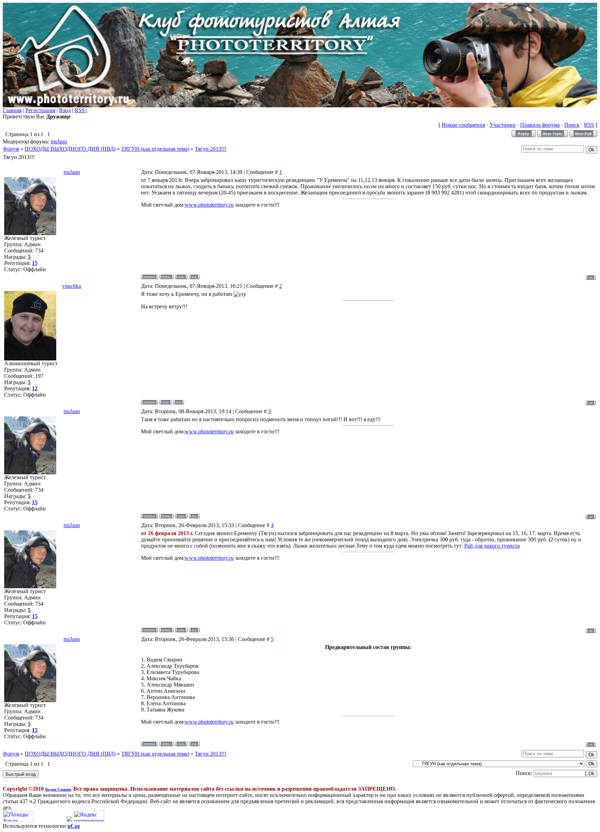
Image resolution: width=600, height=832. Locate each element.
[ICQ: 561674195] (178, 402)
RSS (80, 110)
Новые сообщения (463, 125)
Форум (11, 149)
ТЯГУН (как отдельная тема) (155, 149)
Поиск (572, 125)
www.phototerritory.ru (209, 205)
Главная (12, 110)
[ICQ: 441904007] (194, 277)
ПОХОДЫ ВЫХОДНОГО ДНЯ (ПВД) (70, 149)
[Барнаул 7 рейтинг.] (69, 820)
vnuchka (71, 286)
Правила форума (540, 125)
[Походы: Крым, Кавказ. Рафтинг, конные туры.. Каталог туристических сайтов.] (18, 820)
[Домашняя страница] (181, 277)
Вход (65, 110)
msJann (59, 141)
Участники (503, 125)
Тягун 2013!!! (210, 149)
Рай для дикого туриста (492, 546)
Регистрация (40, 110)
